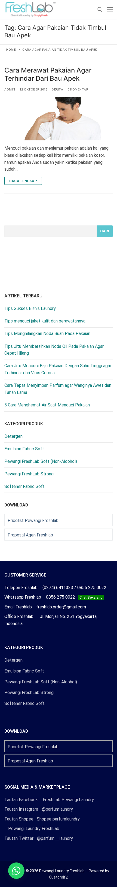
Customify (58, 877)
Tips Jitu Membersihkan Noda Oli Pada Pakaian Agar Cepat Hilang (54, 350)
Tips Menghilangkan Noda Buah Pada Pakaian (47, 333)
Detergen (13, 436)
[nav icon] (110, 9)
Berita (57, 89)
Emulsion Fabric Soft (24, 448)
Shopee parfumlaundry (42, 819)
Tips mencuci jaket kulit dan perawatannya (44, 321)
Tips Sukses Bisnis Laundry (30, 308)
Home (11, 50)
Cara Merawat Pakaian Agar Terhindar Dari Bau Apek (47, 74)
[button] (16, 870)
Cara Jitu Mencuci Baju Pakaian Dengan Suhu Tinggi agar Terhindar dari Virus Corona (57, 369)
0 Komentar (77, 89)
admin (9, 89)
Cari (104, 231)
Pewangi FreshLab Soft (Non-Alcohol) (40, 461)
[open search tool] (99, 9)
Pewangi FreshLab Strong (29, 473)
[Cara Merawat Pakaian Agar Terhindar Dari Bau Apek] (58, 118)
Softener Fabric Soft (24, 486)
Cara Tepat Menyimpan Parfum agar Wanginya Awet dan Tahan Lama (57, 389)
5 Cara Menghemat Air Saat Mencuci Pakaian (47, 405)
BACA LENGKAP (23, 181)
